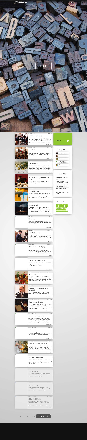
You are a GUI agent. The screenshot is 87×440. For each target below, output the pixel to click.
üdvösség (57, 207)
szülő (60, 204)
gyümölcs (57, 209)
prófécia (60, 211)
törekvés (57, 204)
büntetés (65, 207)
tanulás (57, 211)
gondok (57, 208)
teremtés (60, 208)
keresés (67, 204)
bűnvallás (63, 204)
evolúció (64, 209)
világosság (61, 207)
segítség (64, 208)
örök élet (61, 209)
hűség (66, 211)
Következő (43, 416)
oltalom (63, 211)
